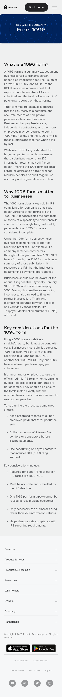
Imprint (48, 670)
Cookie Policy (40, 660)
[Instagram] (49, 683)
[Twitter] (37, 683)
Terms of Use (17, 670)
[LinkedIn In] (24, 683)
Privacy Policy (21, 660)
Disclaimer (34, 670)
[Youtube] (12, 683)
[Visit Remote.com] (10, 7)
